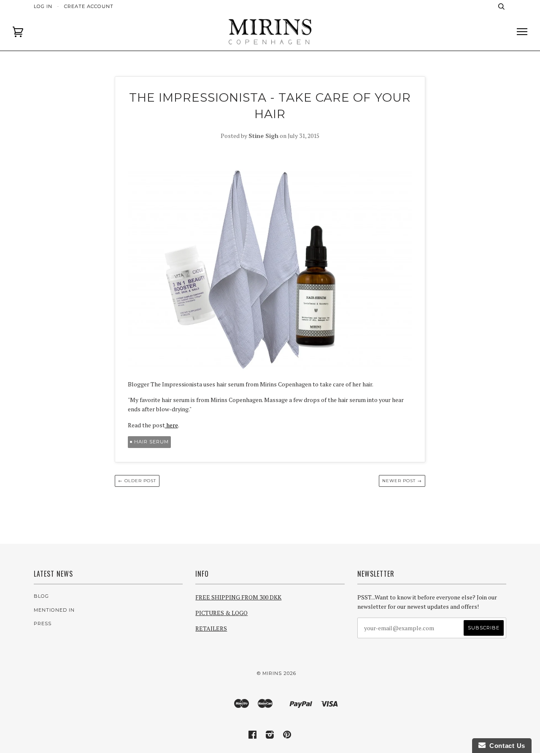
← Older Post (137, 480)
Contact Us (505, 745)
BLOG (41, 596)
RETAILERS (211, 628)
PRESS (42, 623)
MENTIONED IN (54, 610)
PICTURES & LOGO (221, 613)
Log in (43, 6)
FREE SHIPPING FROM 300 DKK (238, 597)
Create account (88, 6)
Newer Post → (402, 480)
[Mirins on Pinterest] (287, 736)
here (171, 425)
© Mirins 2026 (276, 673)
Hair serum (151, 442)
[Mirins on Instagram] (270, 736)
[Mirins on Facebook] (252, 736)
